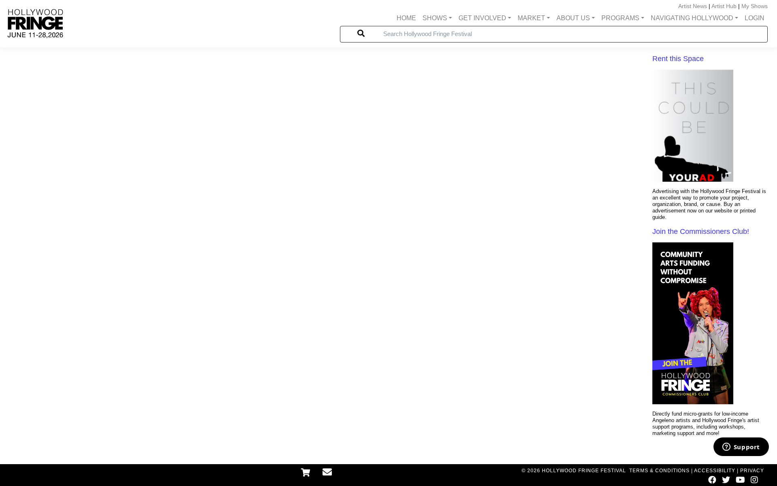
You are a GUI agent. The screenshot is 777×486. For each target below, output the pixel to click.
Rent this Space (678, 59)
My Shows (754, 6)
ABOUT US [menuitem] (573, 18)
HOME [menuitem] (406, 18)
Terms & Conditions (659, 470)
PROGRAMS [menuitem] (620, 18)
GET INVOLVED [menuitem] (482, 18)
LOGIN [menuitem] (754, 18)
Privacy (752, 470)
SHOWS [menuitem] (434, 18)
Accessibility (714, 470)
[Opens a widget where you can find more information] (741, 447)
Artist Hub (724, 6)
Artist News (692, 6)
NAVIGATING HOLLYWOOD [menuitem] (692, 18)
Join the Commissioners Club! (700, 231)
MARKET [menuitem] (531, 18)
